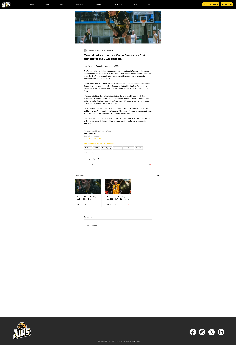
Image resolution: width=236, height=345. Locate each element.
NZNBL (96, 148)
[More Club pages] (136, 4)
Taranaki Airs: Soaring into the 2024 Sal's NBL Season (118, 198)
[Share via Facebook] (85, 159)
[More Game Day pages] (82, 4)
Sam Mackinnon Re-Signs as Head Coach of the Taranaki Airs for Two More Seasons (88, 198)
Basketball (88, 148)
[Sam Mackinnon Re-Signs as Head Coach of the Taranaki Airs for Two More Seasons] (88, 186)
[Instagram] (202, 332)
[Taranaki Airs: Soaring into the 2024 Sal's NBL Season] (118, 186)
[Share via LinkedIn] (94, 159)
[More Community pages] (121, 4)
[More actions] (151, 50)
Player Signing (106, 148)
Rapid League (128, 148)
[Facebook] (193, 332)
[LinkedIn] (221, 332)
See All (159, 175)
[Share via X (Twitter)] (89, 159)
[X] (211, 332)
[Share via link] (98, 159)
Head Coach (117, 148)
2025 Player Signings (90, 153)
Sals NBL (138, 148)
